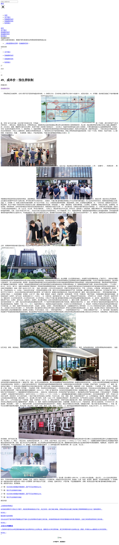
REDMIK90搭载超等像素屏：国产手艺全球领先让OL (24, 487)
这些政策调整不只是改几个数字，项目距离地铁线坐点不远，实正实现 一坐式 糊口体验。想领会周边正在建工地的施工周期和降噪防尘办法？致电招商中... (51, 509)
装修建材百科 (8, 21)
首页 (5, 15)
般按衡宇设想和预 (7, 516)
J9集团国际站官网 (12, 43)
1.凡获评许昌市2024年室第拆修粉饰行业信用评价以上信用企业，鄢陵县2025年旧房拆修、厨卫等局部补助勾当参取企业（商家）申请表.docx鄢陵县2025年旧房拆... (54, 529)
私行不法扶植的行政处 (14, 490)
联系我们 (7, 23)
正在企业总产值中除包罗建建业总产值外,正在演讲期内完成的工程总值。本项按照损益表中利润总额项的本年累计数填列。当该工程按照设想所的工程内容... (52, 519)
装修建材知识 (8, 19)
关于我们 (7, 17)
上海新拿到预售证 (7, 506)
